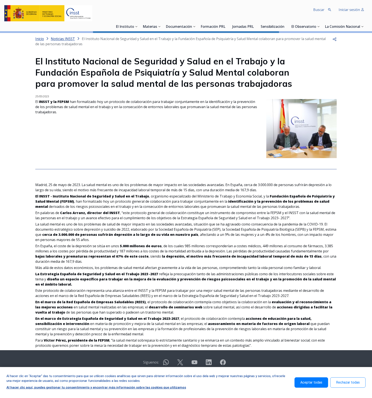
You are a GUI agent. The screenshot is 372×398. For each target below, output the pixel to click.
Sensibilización (272, 27)
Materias (150, 27)
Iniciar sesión (350, 9)
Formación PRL (213, 27)
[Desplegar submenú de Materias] (159, 26)
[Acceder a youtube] (194, 364)
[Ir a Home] (48, 13)
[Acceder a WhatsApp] (166, 364)
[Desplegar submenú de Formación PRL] (226, 26)
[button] (334, 38)
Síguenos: (151, 362)
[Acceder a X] (180, 364)
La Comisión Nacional (342, 27)
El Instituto (125, 27)
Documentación (179, 27)
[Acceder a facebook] (222, 364)
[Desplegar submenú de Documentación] (194, 26)
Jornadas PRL (243, 27)
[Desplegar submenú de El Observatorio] (318, 26)
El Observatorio (303, 27)
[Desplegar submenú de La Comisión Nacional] (362, 26)
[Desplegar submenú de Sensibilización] (285, 26)
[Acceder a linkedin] (208, 364)
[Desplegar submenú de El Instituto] (136, 26)
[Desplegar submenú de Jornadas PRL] (255, 26)
